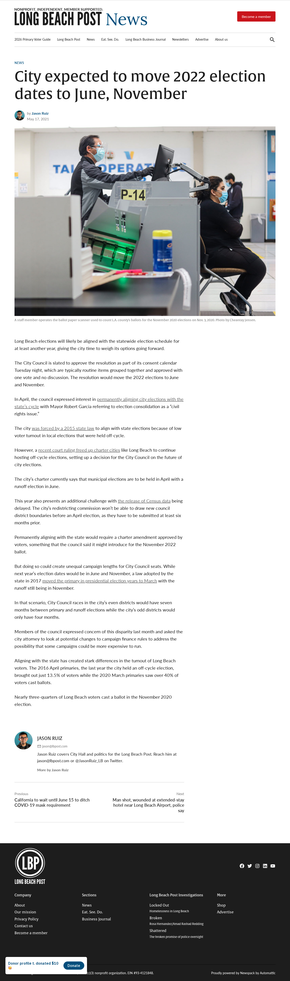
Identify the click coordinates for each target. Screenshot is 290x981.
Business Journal (96, 919)
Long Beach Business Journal (146, 39)
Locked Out (169, 908)
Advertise (201, 39)
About (19, 905)
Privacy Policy (26, 919)
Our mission (25, 912)
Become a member (256, 16)
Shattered (176, 934)
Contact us (23, 926)
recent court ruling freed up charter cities (79, 450)
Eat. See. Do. (110, 39)
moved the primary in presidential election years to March (99, 580)
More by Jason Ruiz (52, 769)
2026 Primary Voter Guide (32, 39)
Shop (221, 905)
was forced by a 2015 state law (63, 428)
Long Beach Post (68, 39)
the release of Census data (144, 501)
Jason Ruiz (40, 113)
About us (221, 39)
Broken (176, 921)
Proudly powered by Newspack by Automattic (243, 973)
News (91, 39)
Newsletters (180, 39)
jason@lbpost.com (55, 746)
